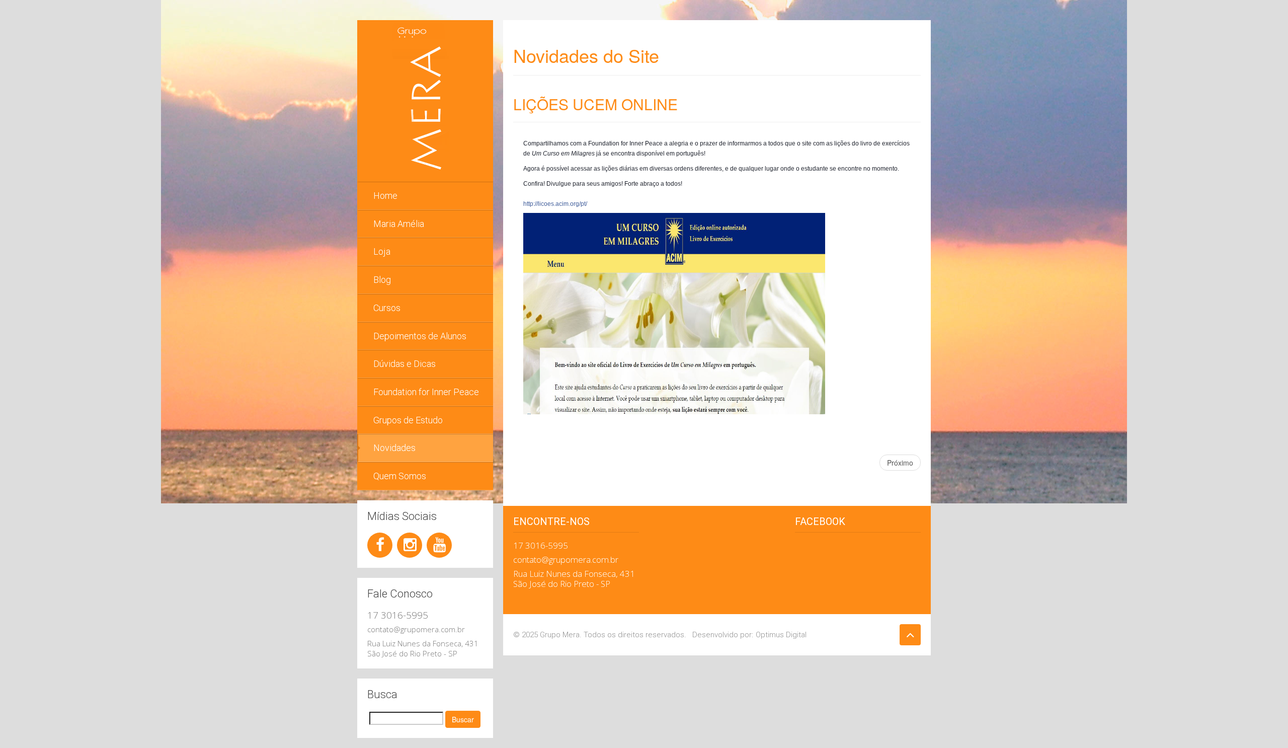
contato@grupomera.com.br (416, 629)
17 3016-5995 (397, 615)
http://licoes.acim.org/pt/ (555, 203)
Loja (381, 251)
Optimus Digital (781, 634)
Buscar (463, 719)
